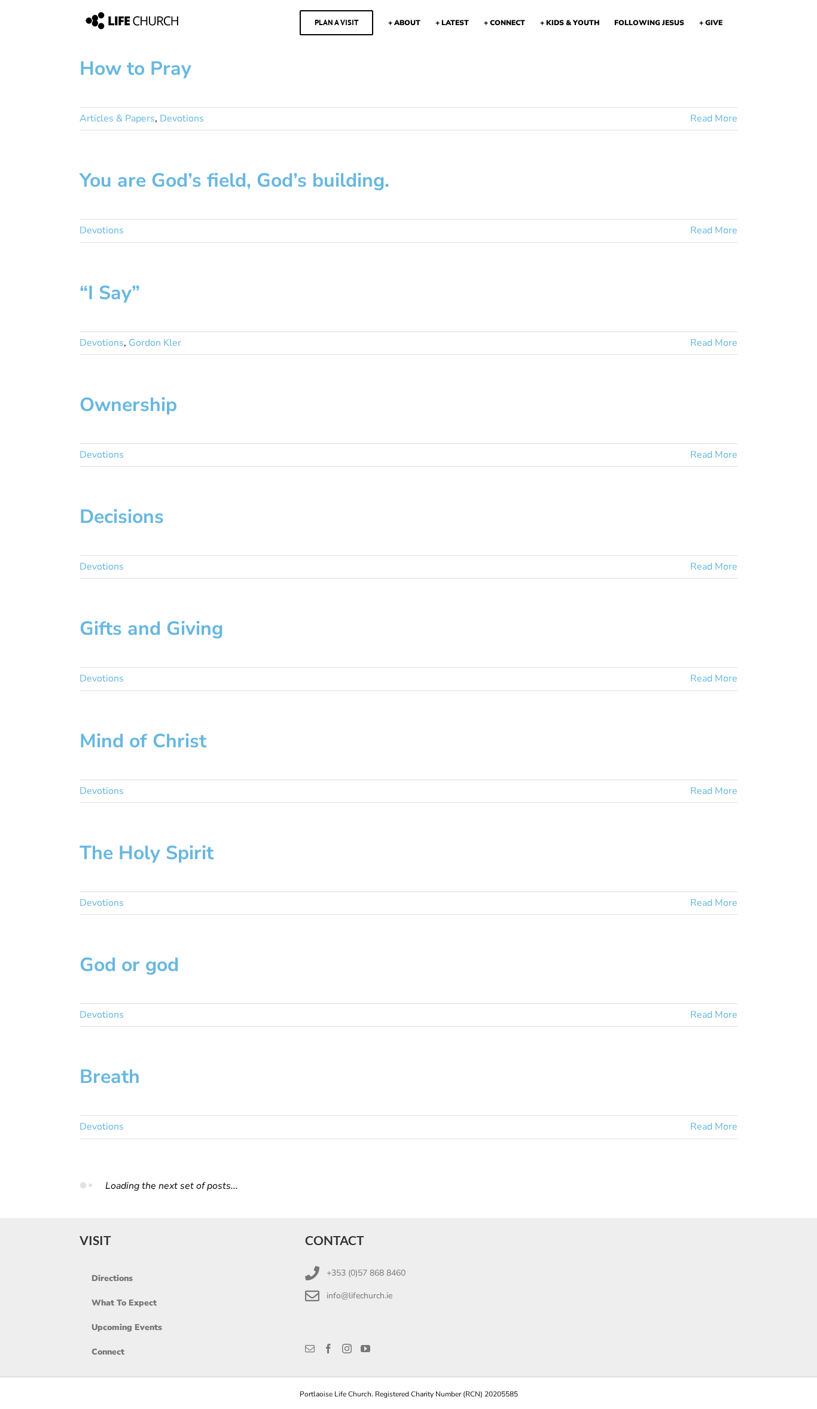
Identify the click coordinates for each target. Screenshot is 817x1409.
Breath (110, 1077)
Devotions (182, 118)
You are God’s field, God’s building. (234, 180)
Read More (713, 118)
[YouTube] (365, 1348)
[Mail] (310, 1348)
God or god (129, 965)
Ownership (128, 405)
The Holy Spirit (147, 853)
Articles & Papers (117, 118)
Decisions (122, 516)
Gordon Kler (155, 342)
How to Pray (135, 68)
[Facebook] (328, 1348)
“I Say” (110, 293)
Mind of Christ (143, 741)
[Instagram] (347, 1348)
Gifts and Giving (151, 628)
